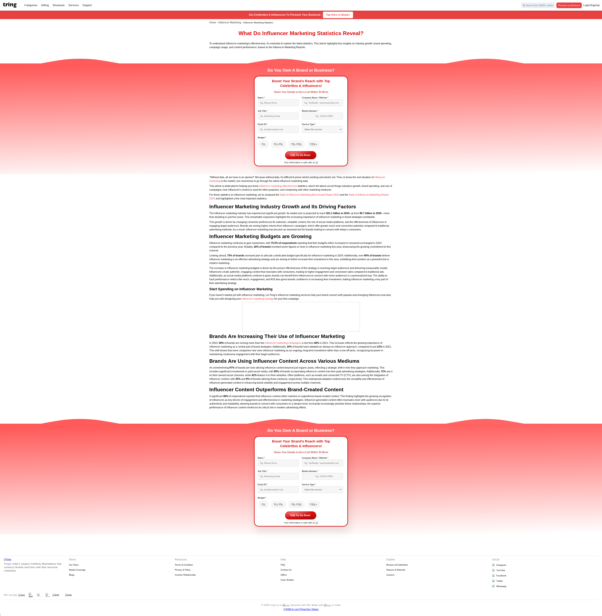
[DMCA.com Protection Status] (301, 609)
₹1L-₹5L (278, 144)
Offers (284, 575)
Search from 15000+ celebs (539, 5)
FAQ (283, 565)
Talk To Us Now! (300, 155)
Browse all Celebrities (397, 565)
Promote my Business (569, 5)
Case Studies (287, 580)
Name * (261, 97)
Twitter (499, 581)
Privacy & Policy (182, 570)
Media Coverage (77, 570)
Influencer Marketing (229, 22)
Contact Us (286, 570)
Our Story (74, 565)
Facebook (500, 575)
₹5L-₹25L (296, 144)
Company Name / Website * (315, 97)
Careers (390, 575)
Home (212, 22)
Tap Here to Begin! (338, 14)
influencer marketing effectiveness (278, 186)
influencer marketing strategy (258, 298)
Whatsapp (500, 586)
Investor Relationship (185, 575)
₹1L (263, 144)
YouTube (500, 570)
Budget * (262, 137)
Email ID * (262, 124)
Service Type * (309, 124)
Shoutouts (59, 5)
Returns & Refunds (395, 570)
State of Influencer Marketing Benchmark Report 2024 (309, 194)
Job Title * (263, 111)
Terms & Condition (184, 565)
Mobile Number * (310, 111)
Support (87, 5)
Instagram (500, 565)
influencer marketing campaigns (283, 343)
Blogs (71, 575)
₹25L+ (313, 144)
